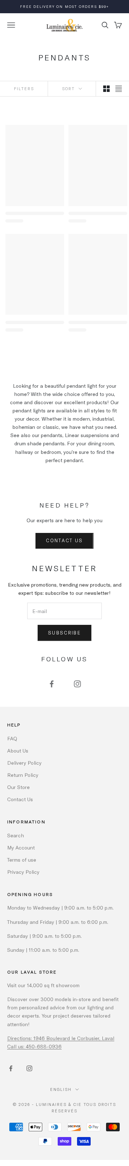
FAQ (12, 738)
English (61, 1089)
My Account (21, 847)
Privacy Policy (23, 872)
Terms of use (21, 860)
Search (15, 835)
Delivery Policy (24, 763)
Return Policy (22, 775)
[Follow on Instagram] (77, 683)
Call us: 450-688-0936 (34, 1046)
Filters (24, 88)
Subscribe (64, 633)
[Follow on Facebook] (51, 683)
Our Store (18, 787)
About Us (17, 751)
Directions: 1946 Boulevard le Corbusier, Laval (60, 1038)
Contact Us (64, 540)
